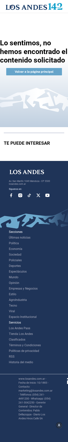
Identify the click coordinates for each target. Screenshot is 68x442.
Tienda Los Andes (21, 334)
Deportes (15, 266)
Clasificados (17, 339)
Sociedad (15, 254)
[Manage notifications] (59, 425)
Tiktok (29, 195)
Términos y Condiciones (25, 345)
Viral (12, 311)
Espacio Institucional (23, 317)
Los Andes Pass (19, 328)
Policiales (15, 260)
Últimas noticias (19, 237)
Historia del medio (21, 362)
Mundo (13, 277)
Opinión (14, 283)
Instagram (20, 195)
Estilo (12, 294)
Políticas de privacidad (24, 351)
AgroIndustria (18, 300)
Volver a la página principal (34, 71)
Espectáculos (18, 271)
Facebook (11, 195)
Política (14, 243)
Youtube (47, 195)
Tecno (13, 305)
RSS (12, 356)
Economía (15, 249)
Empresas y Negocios (23, 288)
